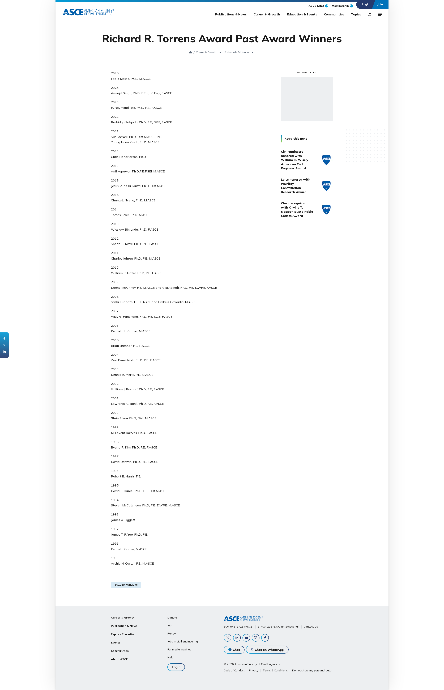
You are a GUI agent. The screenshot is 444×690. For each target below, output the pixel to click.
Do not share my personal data (311, 670)
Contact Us (311, 626)
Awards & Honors (238, 52)
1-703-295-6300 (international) (278, 626)
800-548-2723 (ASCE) (238, 626)
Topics (356, 14)
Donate (172, 617)
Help (170, 657)
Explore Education (123, 634)
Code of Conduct (234, 670)
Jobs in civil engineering (182, 641)
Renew (172, 633)
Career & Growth (267, 14)
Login (176, 667)
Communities (334, 14)
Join (169, 625)
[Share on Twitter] (4, 345)
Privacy (253, 670)
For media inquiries (179, 649)
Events (116, 642)
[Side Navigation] (380, 14)
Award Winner (126, 585)
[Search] (368, 14)
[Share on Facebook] (4, 338)
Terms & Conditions (275, 670)
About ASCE (119, 659)
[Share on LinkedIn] (4, 351)
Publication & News (124, 626)
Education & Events (302, 14)
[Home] (190, 52)
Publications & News (231, 14)
